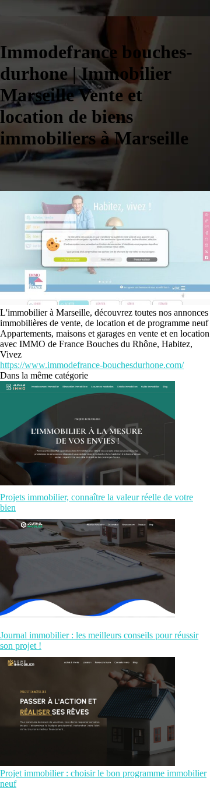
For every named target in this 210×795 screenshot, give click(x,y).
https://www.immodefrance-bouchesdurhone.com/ (92, 365)
